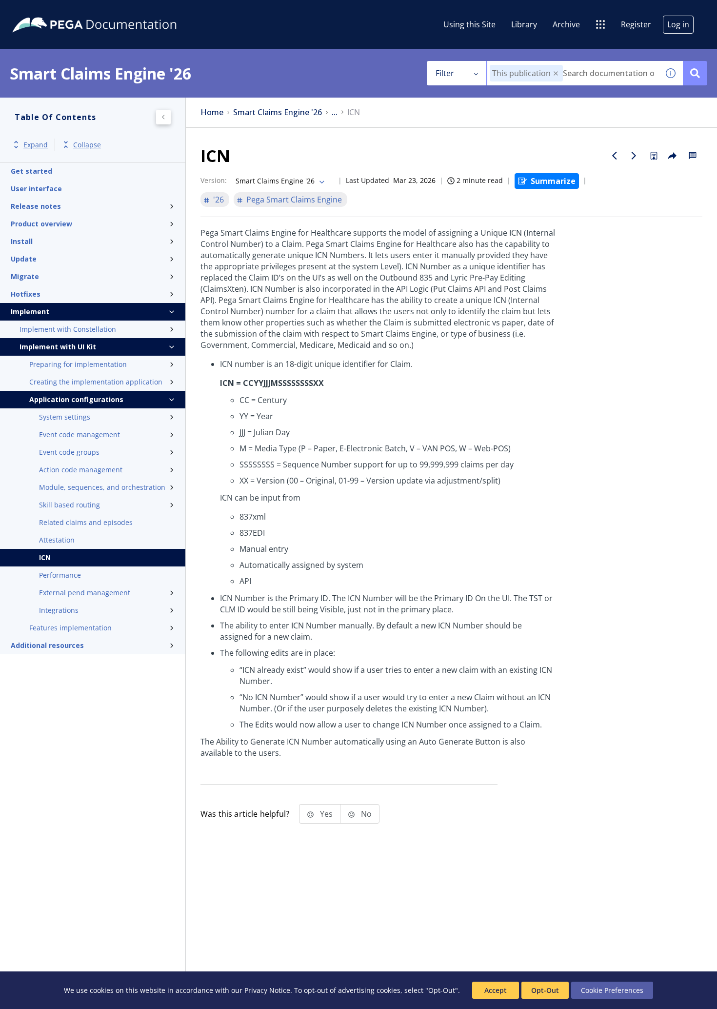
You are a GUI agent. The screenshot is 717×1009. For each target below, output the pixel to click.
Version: (213, 180)
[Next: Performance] (634, 155)
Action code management (80, 469)
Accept (495, 990)
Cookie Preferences (612, 990)
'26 (218, 199)
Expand (35, 144)
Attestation (57, 540)
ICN (45, 557)
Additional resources (47, 645)
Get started (31, 171)
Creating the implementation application (95, 381)
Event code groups (69, 452)
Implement (30, 311)
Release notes (36, 206)
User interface (36, 188)
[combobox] (572, 73)
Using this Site (469, 24)
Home (211, 112)
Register (636, 24)
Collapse (87, 144)
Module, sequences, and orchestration (102, 487)
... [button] (335, 112)
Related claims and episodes (86, 522)
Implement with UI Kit (58, 346)
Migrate (25, 276)
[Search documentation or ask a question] (695, 73)
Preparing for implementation (78, 364)
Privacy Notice (267, 990)
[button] (555, 73)
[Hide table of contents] (163, 117)
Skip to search (118, 11)
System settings (64, 417)
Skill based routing (69, 504)
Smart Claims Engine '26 (277, 112)
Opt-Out (545, 990)
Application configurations (76, 399)
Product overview (41, 223)
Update (24, 258)
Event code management (79, 434)
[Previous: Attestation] (614, 155)
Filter (445, 73)
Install (22, 241)
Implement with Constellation (68, 329)
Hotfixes (25, 294)
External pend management (84, 592)
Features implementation (70, 627)
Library (524, 24)
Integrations (59, 610)
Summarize (553, 181)
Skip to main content (43, 11)
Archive (566, 24)
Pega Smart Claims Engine (294, 199)
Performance (60, 575)
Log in (678, 24)
